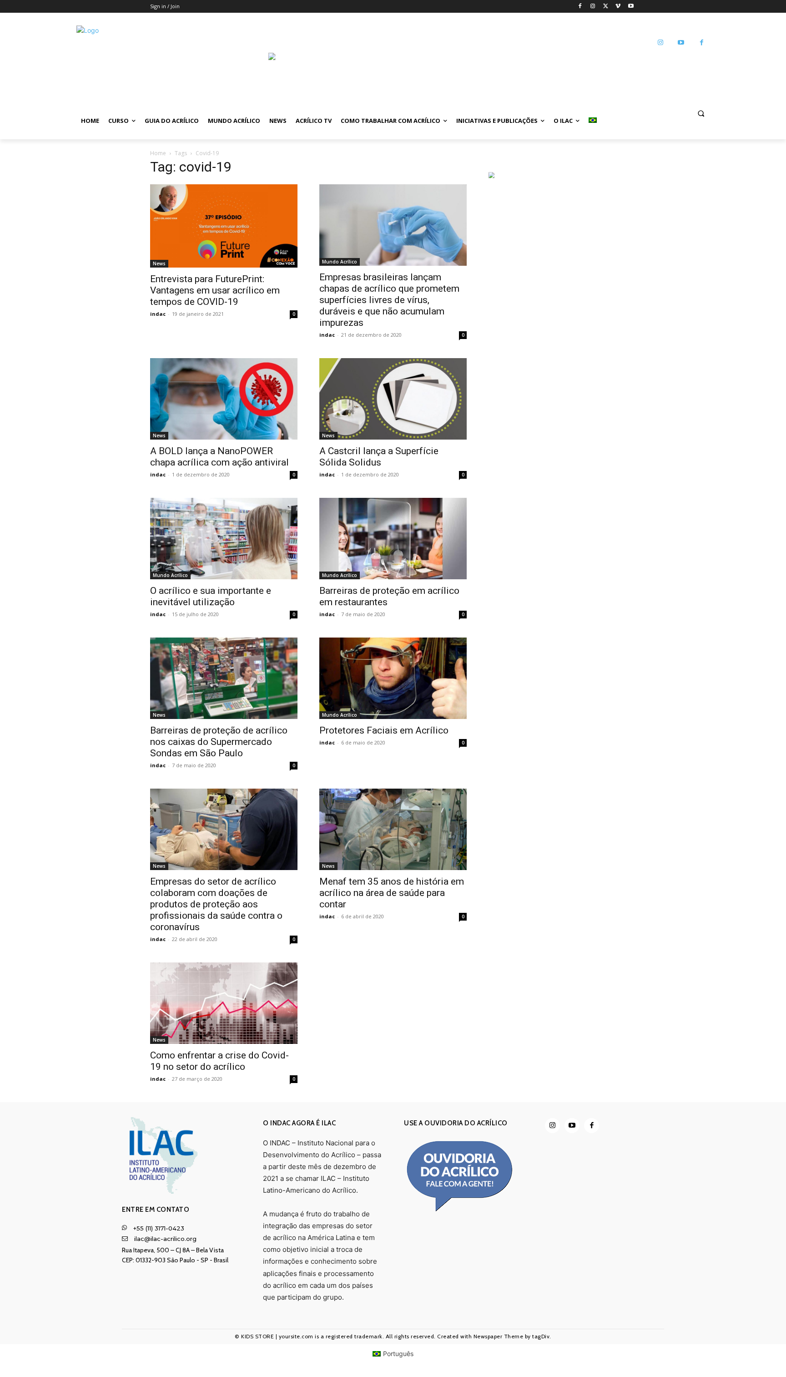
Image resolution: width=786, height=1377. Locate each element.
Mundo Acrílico (339, 261)
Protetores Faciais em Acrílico (383, 730)
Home (158, 153)
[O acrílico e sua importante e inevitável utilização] (223, 538)
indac (158, 313)
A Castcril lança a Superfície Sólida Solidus (378, 457)
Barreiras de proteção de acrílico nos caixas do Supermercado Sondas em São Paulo (218, 742)
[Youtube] (630, 6)
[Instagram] (593, 6)
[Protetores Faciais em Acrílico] (393, 678)
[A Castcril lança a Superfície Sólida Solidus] (393, 399)
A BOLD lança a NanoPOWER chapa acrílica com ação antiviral (219, 457)
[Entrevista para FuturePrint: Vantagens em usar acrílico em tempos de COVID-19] (223, 225)
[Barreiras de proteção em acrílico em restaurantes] (393, 538)
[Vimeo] (618, 6)
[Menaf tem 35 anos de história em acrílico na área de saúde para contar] (393, 829)
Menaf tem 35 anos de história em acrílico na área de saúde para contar (391, 893)
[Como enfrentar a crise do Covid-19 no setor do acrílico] (223, 1003)
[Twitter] (605, 6)
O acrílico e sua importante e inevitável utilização (210, 596)
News (159, 263)
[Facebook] (580, 6)
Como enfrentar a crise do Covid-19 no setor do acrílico (219, 1061)
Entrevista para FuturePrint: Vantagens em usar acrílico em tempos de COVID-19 (215, 290)
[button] (701, 113)
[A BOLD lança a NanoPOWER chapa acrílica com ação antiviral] (223, 399)
